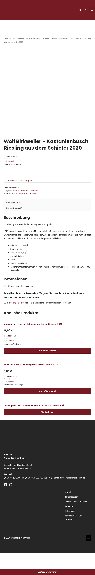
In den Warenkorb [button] (47, 350)
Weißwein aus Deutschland (41, 38)
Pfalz (16, 193)
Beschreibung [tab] (13, 202)
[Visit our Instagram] (11, 485)
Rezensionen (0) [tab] (14, 208)
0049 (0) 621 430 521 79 (39, 477)
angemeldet (18, 302)
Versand (11, 161)
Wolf (34, 193)
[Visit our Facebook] (6, 485)
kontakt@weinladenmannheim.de (69, 477)
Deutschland (22, 38)
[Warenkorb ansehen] (80, 10)
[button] (86, 10)
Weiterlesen (47, 412)
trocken (29, 193)
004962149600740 (15, 477)
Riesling (22, 193)
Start (6, 38)
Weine (12, 38)
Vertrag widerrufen (47, 571)
